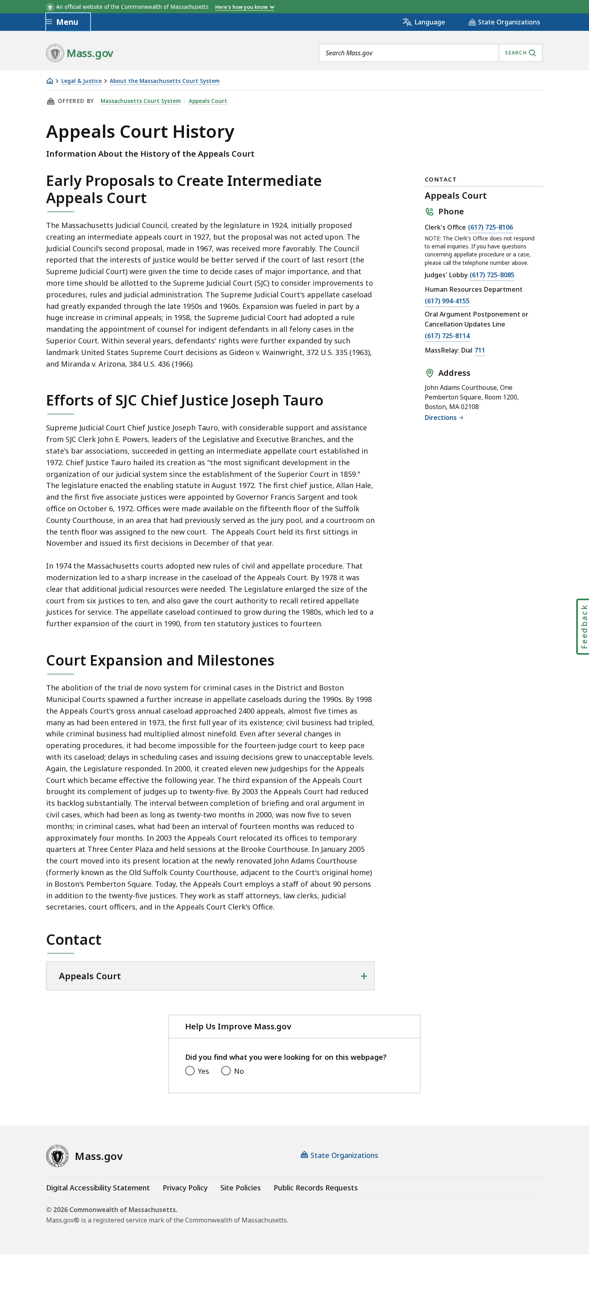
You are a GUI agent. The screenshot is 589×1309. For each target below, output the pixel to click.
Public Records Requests (316, 1187)
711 (479, 350)
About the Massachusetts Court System (165, 81)
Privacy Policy (185, 1187)
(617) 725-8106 (490, 227)
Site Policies (240, 1187)
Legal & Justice (81, 81)
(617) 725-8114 (447, 336)
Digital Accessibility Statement (98, 1187)
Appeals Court (208, 101)
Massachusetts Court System (141, 101)
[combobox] (431, 53)
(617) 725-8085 (492, 275)
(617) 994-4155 (447, 301)
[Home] (49, 80)
